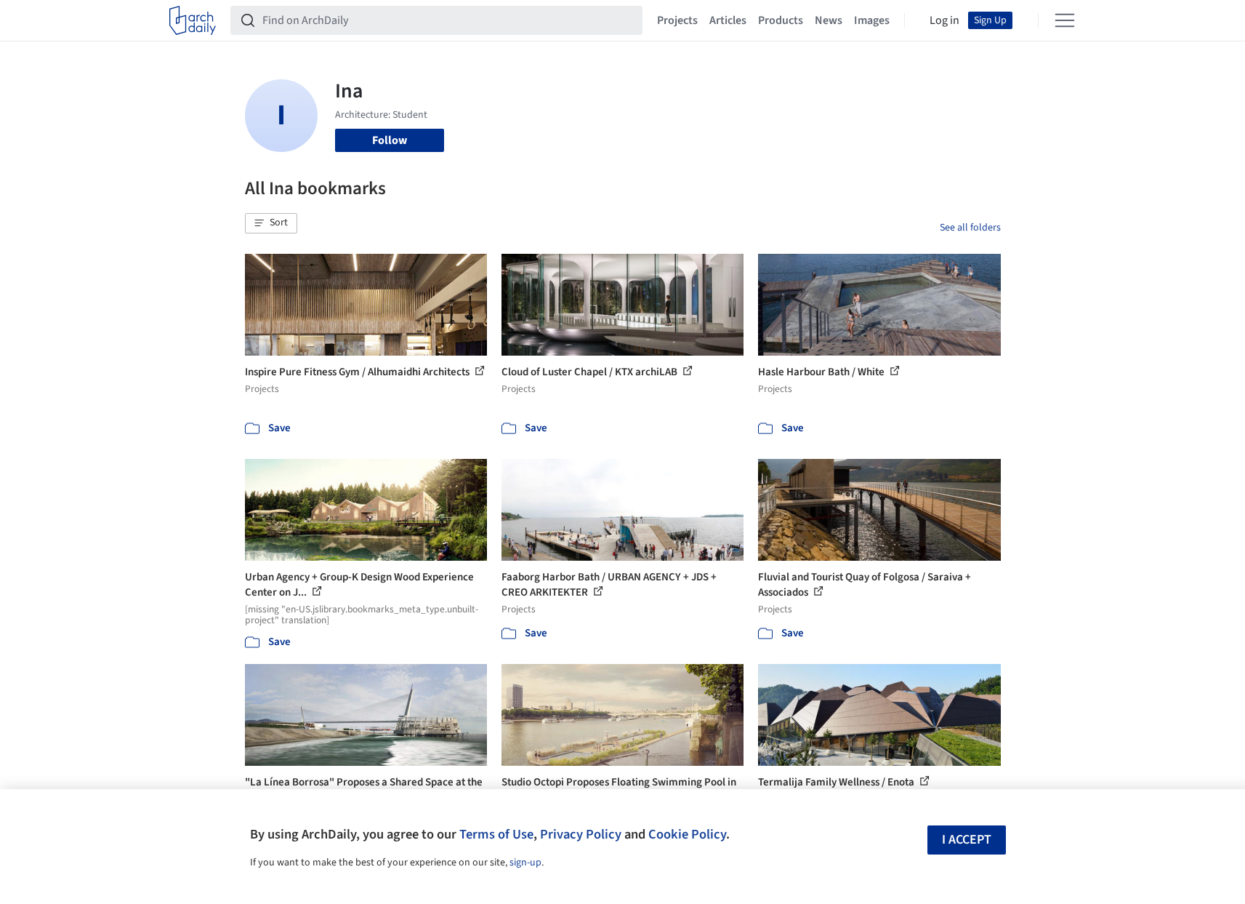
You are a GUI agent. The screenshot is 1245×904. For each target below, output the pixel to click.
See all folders (970, 228)
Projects (677, 20)
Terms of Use (496, 834)
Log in (944, 20)
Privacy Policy (580, 834)
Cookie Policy (687, 834)
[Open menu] (1064, 20)
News (828, 20)
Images (872, 20)
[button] (271, 223)
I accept (966, 840)
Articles (727, 20)
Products (780, 20)
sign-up (525, 862)
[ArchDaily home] (192, 20)
